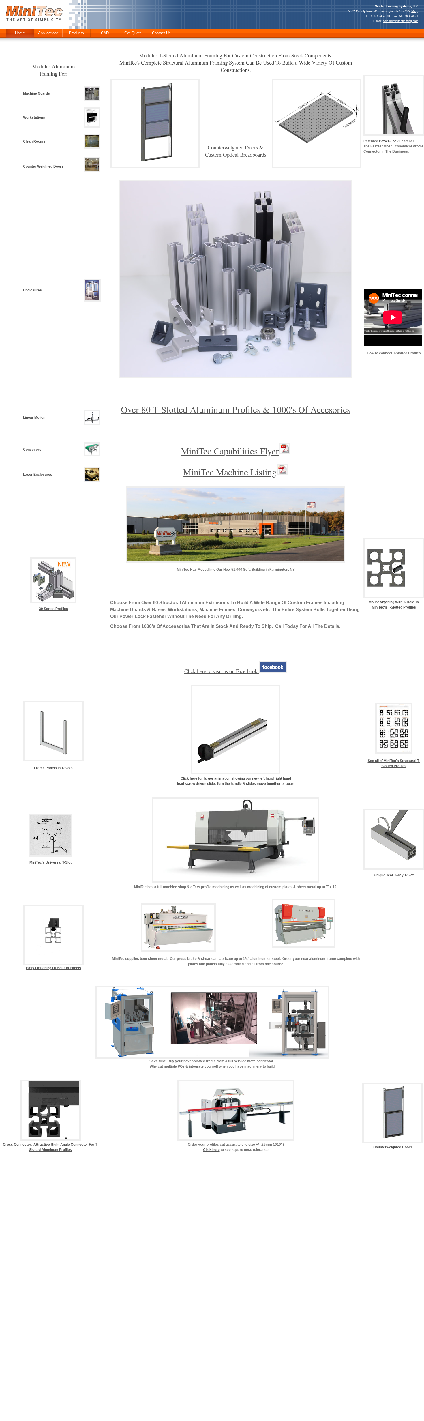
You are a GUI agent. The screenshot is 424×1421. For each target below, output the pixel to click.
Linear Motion (34, 417)
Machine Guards (36, 93)
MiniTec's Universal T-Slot (50, 862)
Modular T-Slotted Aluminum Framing (180, 55)
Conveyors (32, 450)
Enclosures (32, 290)
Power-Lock (388, 141)
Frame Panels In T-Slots (53, 768)
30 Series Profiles (53, 609)
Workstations (34, 117)
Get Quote (133, 33)
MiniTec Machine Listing (230, 472)
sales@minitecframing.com (400, 21)
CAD (105, 33)
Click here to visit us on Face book (221, 671)
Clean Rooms (34, 141)
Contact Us (161, 33)
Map (414, 11)
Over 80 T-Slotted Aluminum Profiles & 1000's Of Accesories (235, 409)
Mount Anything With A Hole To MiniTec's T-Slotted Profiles (394, 604)
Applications (48, 33)
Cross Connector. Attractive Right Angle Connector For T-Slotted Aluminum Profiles (50, 1147)
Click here (211, 1150)
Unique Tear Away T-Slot (394, 875)
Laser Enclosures (37, 475)
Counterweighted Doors (233, 147)
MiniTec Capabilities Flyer (230, 451)
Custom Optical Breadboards (235, 154)
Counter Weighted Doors (43, 166)
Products (76, 33)
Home (20, 33)
